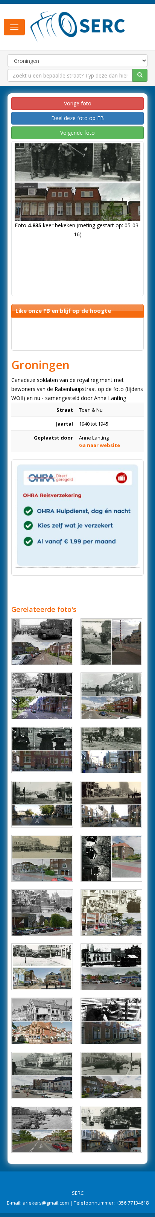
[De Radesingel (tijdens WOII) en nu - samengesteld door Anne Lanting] (42, 695)
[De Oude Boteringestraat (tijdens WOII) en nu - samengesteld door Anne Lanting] (111, 1021)
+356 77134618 (132, 1202)
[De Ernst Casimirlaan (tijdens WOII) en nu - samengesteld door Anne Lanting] (42, 641)
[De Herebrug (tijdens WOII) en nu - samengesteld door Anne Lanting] (111, 641)
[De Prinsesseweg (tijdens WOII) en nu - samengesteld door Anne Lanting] (42, 858)
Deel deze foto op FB (77, 118)
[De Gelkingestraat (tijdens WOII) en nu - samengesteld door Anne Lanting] (111, 1129)
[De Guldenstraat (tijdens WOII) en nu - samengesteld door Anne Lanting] (111, 750)
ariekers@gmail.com (46, 1202)
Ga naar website (99, 445)
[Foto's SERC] (77, 26)
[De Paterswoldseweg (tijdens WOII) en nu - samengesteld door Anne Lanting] (111, 695)
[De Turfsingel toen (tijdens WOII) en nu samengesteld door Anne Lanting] (111, 966)
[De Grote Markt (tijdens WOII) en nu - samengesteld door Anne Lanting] (111, 804)
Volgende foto (77, 132)
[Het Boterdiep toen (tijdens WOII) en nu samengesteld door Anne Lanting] (42, 1075)
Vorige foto (77, 103)
